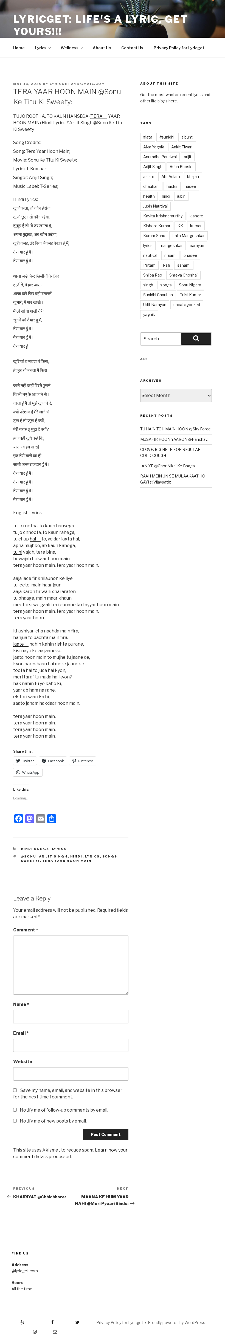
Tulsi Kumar (190, 294)
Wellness (69, 47)
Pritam (149, 265)
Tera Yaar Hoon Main (67, 861)
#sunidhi (166, 137)
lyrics (92, 856)
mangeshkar (171, 245)
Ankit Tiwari (181, 147)
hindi (76, 856)
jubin (181, 196)
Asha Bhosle (181, 166)
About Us (102, 47)
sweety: (30, 861)
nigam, (170, 255)
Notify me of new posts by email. (53, 1121)
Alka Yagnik (153, 147)
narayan (197, 245)
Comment (25, 930)
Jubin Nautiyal (155, 206)
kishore (196, 216)
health (149, 196)
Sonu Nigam (190, 285)
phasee (190, 255)
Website (22, 1061)
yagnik (149, 314)
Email (21, 1033)
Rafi (166, 265)
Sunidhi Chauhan (158, 294)
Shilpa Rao (152, 275)
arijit (188, 156)
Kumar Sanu (154, 235)
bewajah (22, 558)
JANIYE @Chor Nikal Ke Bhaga (167, 466)
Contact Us (132, 47)
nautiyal (150, 255)
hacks (172, 186)
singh (148, 285)
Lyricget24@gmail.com (77, 84)
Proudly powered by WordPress (176, 1322)
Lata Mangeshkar (188, 235)
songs (109, 856)
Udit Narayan (154, 304)
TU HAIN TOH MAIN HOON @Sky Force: (176, 429)
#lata (147, 137)
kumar (196, 225)
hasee (190, 186)
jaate (18, 644)
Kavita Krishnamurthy (162, 216)
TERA (97, 116)
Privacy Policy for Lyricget (179, 47)
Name (21, 1004)
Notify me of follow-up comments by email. (64, 1110)
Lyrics (40, 47)
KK (180, 225)
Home (19, 47)
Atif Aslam (170, 176)
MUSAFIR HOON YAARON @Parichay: (174, 439)
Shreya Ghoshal (183, 275)
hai (33, 539)
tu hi (17, 552)
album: (187, 137)
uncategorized (186, 304)
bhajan (193, 176)
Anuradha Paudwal (160, 156)
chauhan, (151, 186)
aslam (148, 176)
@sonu (28, 856)
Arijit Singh (40, 177)
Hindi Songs (35, 849)
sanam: (183, 265)
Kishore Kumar (156, 225)
